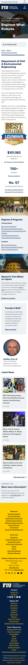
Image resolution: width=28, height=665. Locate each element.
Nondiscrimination (14, 647)
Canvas (14, 638)
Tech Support (14, 527)
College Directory (14, 525)
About (9, 50)
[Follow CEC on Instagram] (6, 573)
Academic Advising (14, 514)
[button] (25, 7)
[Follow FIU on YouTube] (17, 597)
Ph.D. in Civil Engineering (9, 249)
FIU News (14, 594)
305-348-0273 (19, 570)
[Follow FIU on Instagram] (8, 597)
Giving (14, 548)
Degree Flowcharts (14, 516)
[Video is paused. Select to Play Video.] (14, 36)
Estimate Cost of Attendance (14, 623)
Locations (14, 610)
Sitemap (18, 662)
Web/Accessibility (19, 660)
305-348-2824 (16, 495)
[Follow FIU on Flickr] (20, 597)
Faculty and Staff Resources (14, 529)
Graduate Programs (14, 542)
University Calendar (14, 632)
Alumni (14, 546)
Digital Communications (17, 658)
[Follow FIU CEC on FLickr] (21, 573)
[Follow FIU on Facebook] (12, 597)
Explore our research (8, 298)
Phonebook (10, 629)
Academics (14, 608)
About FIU (14, 603)
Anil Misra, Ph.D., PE (10, 359)
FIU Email (14, 641)
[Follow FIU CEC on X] (15, 573)
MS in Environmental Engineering (12, 247)
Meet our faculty (10, 329)
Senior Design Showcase (14, 544)
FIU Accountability (14, 176)
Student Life (14, 614)
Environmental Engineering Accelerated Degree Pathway (11, 236)
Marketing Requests (14, 553)
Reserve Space (14, 645)
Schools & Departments (9, 52)
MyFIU (14, 636)
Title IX (14, 650)
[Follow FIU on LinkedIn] (10, 597)
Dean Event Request (14, 551)
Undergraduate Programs (14, 540)
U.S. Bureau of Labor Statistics (14, 162)
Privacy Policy (11, 662)
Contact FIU (14, 592)
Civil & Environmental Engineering (13, 55)
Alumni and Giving (14, 619)
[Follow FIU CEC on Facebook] (12, 573)
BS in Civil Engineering (8, 226)
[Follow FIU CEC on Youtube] (18, 573)
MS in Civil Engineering (9, 245)
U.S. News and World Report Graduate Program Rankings (14, 191)
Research (14, 612)
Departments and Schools (14, 518)
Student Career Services (14, 521)
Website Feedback (8, 660)
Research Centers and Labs (14, 523)
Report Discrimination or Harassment (14, 652)
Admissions (14, 537)
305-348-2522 (14, 567)
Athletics (14, 617)
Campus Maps (14, 634)
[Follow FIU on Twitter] (15, 597)
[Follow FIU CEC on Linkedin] (9, 573)
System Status (14, 643)
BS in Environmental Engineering (12, 229)
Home (3, 50)
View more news (19, 477)
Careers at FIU (14, 621)
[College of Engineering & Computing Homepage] (9, 7)
